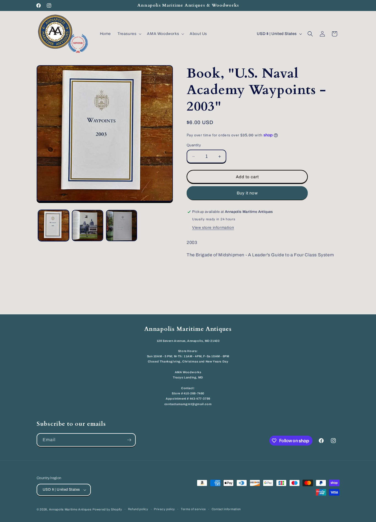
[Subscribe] (129, 440)
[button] (129, 34)
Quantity (194, 145)
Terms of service (193, 509)
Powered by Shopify (107, 509)
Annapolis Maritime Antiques (70, 509)
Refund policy (138, 509)
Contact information (226, 509)
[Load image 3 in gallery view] (121, 225)
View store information (213, 228)
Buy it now (247, 193)
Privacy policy (164, 509)
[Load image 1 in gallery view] (53, 225)
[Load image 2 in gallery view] (87, 225)
